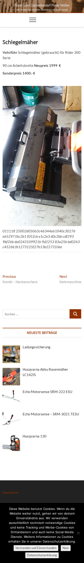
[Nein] (78, 533)
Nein (66, 548)
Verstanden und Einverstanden (35, 548)
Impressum (11, 492)
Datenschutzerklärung (42, 555)
